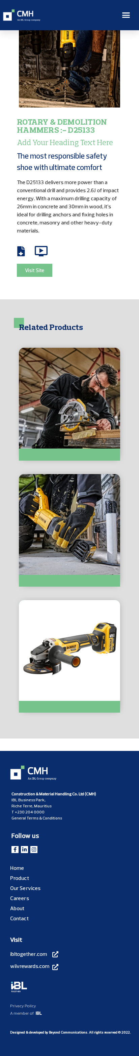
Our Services (25, 888)
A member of (22, 1013)
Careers (19, 898)
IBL (39, 1013)
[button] (126, 15)
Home (17, 867)
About (17, 908)
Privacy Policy (23, 1005)
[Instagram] (33, 849)
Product (19, 878)
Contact (19, 918)
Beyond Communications (68, 1032)
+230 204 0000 (30, 811)
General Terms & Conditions (36, 817)
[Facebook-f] (15, 849)
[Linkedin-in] (24, 849)
